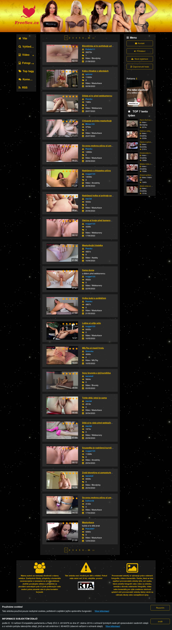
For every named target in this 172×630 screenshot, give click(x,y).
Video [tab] (25, 55)
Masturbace (88, 522)
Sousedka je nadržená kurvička (98, 447)
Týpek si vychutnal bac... (148, 142)
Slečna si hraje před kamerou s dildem (101, 220)
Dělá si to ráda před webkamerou (99, 422)
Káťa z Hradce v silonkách (95, 70)
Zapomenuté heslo (141, 66)
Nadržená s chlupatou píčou (96, 170)
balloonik (89, 500)
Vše (24, 38)
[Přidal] (83, 49)
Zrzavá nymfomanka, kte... (149, 175)
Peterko (88, 99)
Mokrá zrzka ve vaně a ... (149, 186)
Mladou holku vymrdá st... (149, 164)
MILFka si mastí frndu (93, 347)
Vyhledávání (30, 46)
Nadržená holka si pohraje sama (98, 195)
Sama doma (88, 270)
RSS (24, 87)
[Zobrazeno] (83, 52)
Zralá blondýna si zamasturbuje (98, 472)
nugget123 (90, 173)
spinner (88, 74)
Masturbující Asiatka (92, 245)
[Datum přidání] (83, 61)
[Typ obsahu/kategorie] (83, 58)
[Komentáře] (83, 55)
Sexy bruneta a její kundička (96, 372)
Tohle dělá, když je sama (94, 397)
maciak (88, 198)
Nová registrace (141, 58)
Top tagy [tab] (28, 71)
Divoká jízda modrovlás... (149, 153)
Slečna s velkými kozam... (149, 131)
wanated (89, 376)
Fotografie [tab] (28, 63)
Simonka (89, 351)
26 (89, 37)
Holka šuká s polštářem (94, 298)
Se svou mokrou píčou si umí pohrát (100, 145)
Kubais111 (90, 49)
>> (93, 37)
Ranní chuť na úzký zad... (149, 120)
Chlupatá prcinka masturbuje (97, 120)
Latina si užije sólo (91, 323)
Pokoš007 (89, 528)
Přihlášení (141, 51)
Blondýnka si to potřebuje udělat (98, 45)
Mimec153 (90, 124)
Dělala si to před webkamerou (97, 95)
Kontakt (141, 43)
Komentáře (29, 79)
